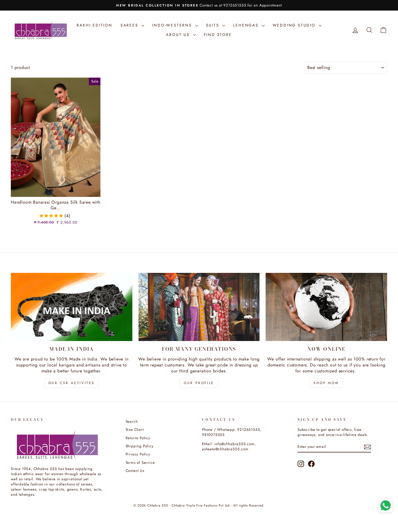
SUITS (213, 25)
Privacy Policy (138, 454)
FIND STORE (218, 34)
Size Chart (135, 429)
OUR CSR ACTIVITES (71, 383)
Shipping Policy (140, 446)
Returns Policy (138, 438)
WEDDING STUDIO (295, 25)
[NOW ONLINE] (326, 307)
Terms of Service (140, 462)
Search (132, 421)
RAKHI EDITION (94, 25)
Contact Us (135, 470)
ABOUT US (178, 34)
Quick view (56, 190)
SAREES (130, 25)
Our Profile (199, 383)
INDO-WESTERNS (173, 25)
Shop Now (326, 383)
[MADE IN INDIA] (71, 307)
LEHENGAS (246, 25)
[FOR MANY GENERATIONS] (199, 307)
